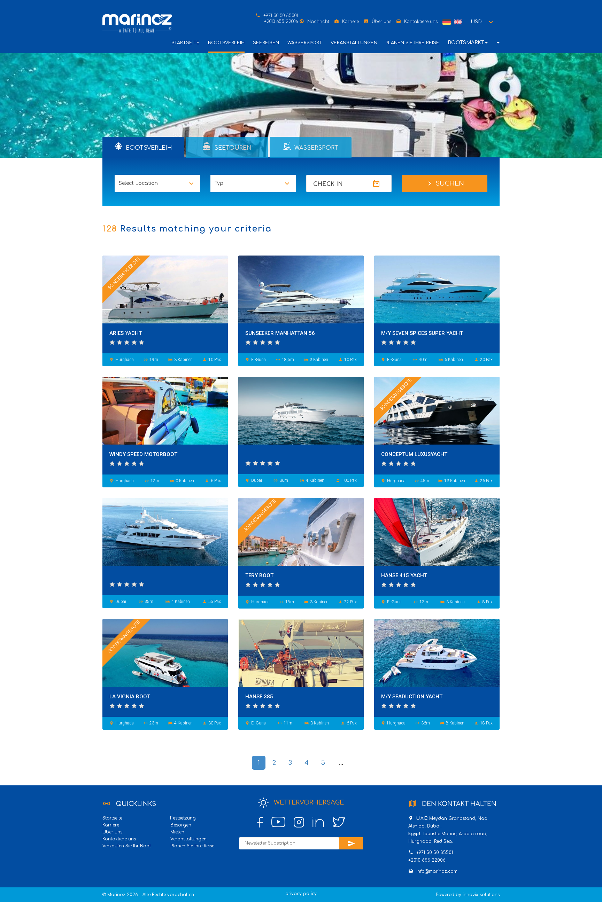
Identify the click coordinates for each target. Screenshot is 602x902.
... (341, 762)
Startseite (185, 42)
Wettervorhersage (308, 802)
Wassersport (304, 42)
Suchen (444, 183)
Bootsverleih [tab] (148, 148)
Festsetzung (183, 818)
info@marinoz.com (436, 871)
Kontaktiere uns (421, 21)
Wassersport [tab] (315, 148)
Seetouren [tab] (227, 146)
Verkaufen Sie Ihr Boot (126, 846)
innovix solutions (481, 894)
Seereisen (266, 42)
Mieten (177, 832)
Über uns (381, 21)
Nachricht (318, 21)
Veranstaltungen (354, 42)
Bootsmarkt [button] (466, 42)
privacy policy (301, 893)
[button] (483, 22)
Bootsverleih (226, 42)
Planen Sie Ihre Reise (412, 42)
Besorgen (180, 825)
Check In (328, 184)
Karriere (350, 21)
